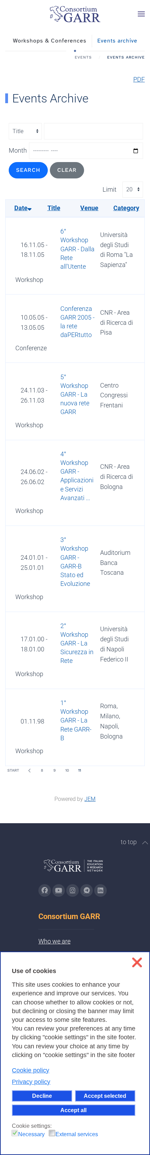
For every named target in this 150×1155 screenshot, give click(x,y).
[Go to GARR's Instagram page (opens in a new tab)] (44, 890)
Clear (67, 170)
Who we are (54, 941)
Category (126, 208)
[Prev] (29, 770)
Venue (89, 208)
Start (13, 770)
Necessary (31, 1134)
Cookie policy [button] (30, 1070)
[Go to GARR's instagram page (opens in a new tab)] (72, 890)
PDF (139, 79)
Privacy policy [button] (31, 1081)
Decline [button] (42, 1096)
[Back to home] (75, 14)
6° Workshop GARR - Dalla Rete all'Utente (77, 249)
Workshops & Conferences (50, 40)
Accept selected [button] (105, 1096)
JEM (90, 799)
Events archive (117, 40)
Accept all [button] (73, 1110)
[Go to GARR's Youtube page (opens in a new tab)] (58, 890)
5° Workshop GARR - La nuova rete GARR (74, 394)
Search (28, 170)
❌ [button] (137, 962)
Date (21, 208)
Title (53, 208)
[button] (141, 14)
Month (18, 150)
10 (67, 770)
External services (76, 1134)
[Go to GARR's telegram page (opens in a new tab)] (86, 890)
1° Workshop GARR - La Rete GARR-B (75, 720)
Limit (110, 189)
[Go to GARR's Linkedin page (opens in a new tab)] (100, 890)
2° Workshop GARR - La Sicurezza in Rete (76, 643)
